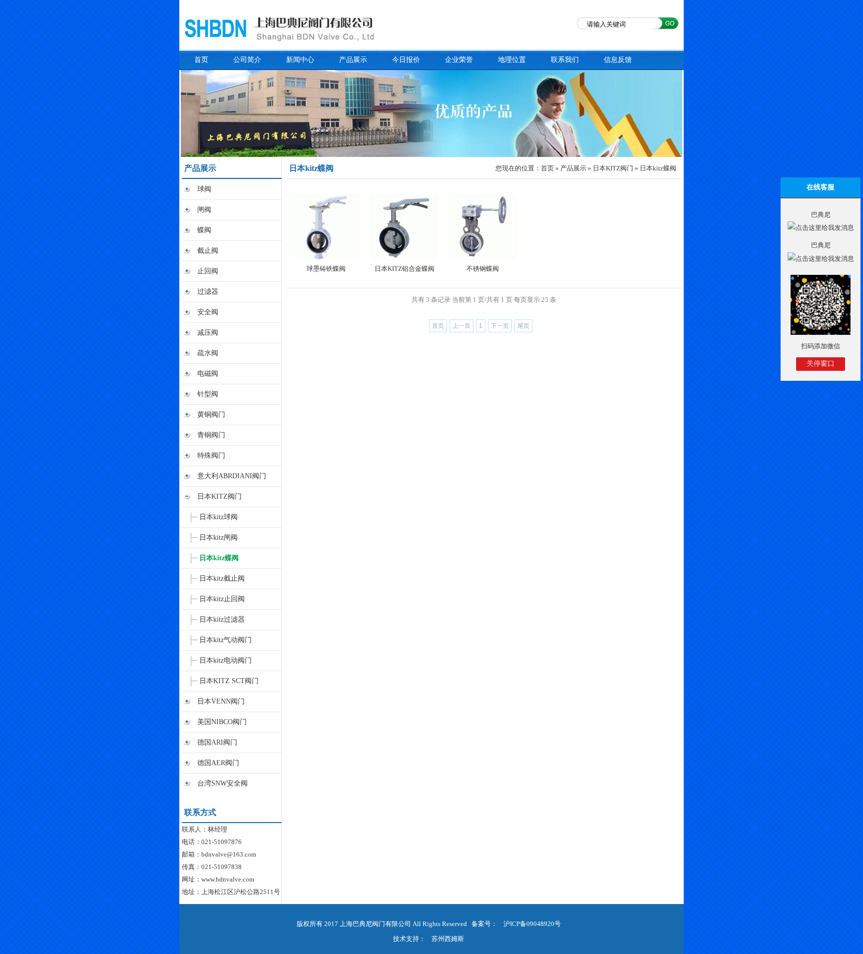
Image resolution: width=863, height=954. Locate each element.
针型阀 (207, 394)
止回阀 (207, 271)
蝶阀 (204, 230)
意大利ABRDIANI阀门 (231, 476)
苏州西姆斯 (448, 939)
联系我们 (565, 59)
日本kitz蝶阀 (219, 558)
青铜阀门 (211, 435)
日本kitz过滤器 (222, 619)
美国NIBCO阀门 (222, 722)
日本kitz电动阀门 (225, 660)
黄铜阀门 (211, 414)
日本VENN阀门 (221, 701)
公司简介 (247, 59)
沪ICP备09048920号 (532, 924)
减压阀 (207, 332)
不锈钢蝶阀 (482, 268)
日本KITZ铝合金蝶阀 (404, 268)
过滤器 (207, 291)
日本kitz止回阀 (222, 599)
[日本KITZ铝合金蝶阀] (404, 226)
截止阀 (207, 250)
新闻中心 (300, 59)
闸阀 (204, 209)
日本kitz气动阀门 (225, 640)
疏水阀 (207, 353)
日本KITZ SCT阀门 (229, 681)
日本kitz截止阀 (222, 578)
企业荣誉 (459, 59)
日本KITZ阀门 (219, 496)
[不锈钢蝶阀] (482, 226)
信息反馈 (618, 59)
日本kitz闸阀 (218, 537)
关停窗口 (821, 363)
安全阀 (207, 312)
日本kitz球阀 (218, 517)
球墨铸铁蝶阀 (326, 268)
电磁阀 (207, 373)
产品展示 (353, 59)
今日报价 (406, 59)
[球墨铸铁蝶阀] (326, 226)
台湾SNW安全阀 (222, 783)
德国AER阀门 (218, 763)
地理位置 (512, 59)
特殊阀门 (211, 455)
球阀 (204, 189)
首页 (201, 59)
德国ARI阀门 (217, 742)
